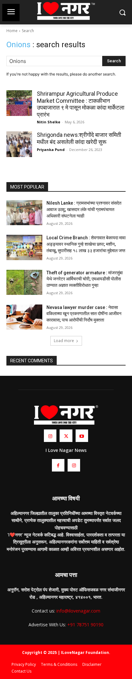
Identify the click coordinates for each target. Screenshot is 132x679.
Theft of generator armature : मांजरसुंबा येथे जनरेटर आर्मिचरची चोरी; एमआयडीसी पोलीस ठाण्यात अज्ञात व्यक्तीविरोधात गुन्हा (84, 279)
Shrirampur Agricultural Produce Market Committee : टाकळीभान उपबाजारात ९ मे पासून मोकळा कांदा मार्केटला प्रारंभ (80, 104)
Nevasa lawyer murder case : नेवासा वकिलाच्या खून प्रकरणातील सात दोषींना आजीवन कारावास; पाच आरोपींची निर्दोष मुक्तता (83, 313)
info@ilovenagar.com (78, 611)
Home (12, 30)
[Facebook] (58, 465)
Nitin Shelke (48, 121)
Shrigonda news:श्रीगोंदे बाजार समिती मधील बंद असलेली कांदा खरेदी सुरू (79, 138)
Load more (64, 340)
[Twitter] (66, 435)
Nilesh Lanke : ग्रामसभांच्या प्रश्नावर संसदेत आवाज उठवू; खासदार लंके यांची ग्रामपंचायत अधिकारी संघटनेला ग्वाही (83, 209)
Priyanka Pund (51, 149)
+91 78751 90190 (85, 625)
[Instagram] (50, 435)
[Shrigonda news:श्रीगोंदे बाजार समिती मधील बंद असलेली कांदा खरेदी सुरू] (19, 144)
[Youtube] (82, 435)
